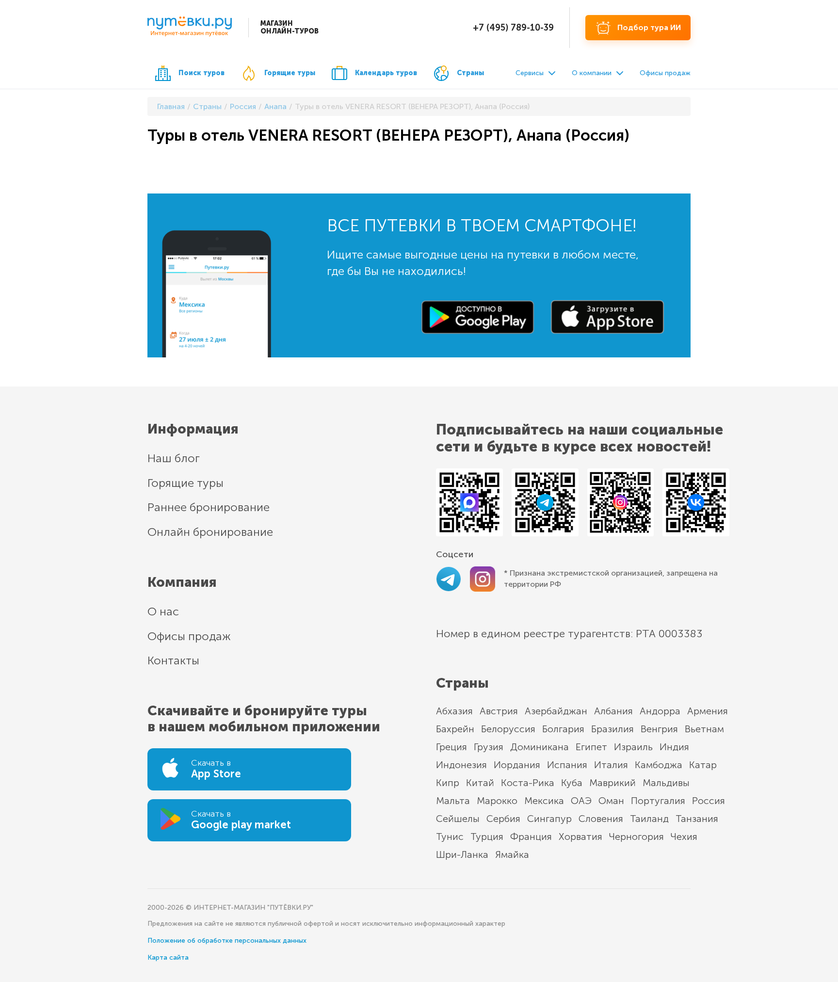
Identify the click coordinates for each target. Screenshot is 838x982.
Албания (613, 711)
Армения (707, 711)
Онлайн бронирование (210, 532)
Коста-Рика (527, 783)
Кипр (447, 783)
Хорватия (580, 836)
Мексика (544, 800)
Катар (703, 765)
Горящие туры (289, 73)
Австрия (499, 711)
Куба (571, 783)
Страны (470, 73)
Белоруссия (508, 729)
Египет (591, 747)
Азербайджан (556, 711)
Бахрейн (455, 729)
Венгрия (659, 729)
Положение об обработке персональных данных (226, 940)
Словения (601, 818)
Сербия (503, 818)
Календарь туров (386, 73)
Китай (480, 783)
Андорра (660, 711)
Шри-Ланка (462, 854)
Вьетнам (704, 729)
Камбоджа (658, 765)
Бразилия (612, 729)
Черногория (636, 836)
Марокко (497, 800)
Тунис (450, 836)
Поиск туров (201, 73)
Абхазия (454, 711)
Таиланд (649, 818)
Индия (674, 747)
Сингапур (549, 818)
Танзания (697, 818)
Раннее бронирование (208, 507)
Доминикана (539, 747)
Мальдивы (666, 783)
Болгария (563, 729)
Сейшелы (458, 818)
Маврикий (612, 783)
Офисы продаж (665, 73)
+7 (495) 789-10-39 (513, 27)
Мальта (453, 800)
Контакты (173, 660)
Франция (531, 836)
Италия (611, 765)
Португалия (658, 800)
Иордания (517, 765)
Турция (486, 836)
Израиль (633, 747)
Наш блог (173, 458)
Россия (708, 800)
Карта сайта (168, 957)
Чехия (684, 836)
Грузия (488, 747)
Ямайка (512, 854)
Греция (451, 747)
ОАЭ (581, 800)
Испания (567, 765)
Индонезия (461, 765)
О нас (163, 611)
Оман (611, 800)
